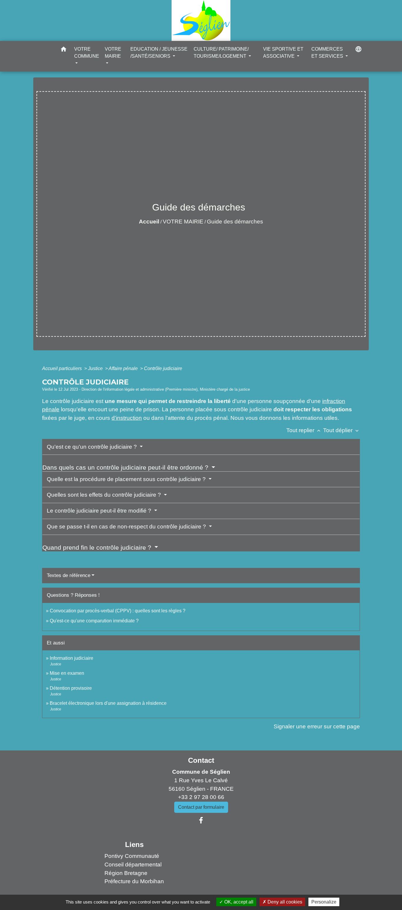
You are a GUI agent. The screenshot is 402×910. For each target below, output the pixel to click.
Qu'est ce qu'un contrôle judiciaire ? (92, 447)
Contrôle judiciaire (163, 368)
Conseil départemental (133, 864)
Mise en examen (67, 673)
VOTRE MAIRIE (183, 221)
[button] (63, 50)
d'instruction (127, 418)
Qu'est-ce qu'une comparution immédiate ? (94, 620)
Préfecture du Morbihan (134, 881)
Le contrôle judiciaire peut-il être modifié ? (100, 511)
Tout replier (304, 430)
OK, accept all (238, 901)
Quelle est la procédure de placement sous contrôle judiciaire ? (127, 479)
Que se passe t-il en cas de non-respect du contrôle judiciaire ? (127, 526)
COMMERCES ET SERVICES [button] (327, 53)
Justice (96, 368)
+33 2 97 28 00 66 (201, 797)
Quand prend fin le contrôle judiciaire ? (97, 547)
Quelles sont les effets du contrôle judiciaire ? (104, 495)
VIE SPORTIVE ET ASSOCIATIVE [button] (283, 53)
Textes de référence (68, 575)
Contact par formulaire (201, 807)
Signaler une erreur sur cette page (317, 726)
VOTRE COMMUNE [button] (86, 53)
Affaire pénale (124, 368)
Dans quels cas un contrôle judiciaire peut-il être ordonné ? (126, 467)
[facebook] (201, 820)
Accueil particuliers (62, 368)
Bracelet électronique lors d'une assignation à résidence (108, 703)
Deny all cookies (284, 901)
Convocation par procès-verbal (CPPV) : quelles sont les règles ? (117, 610)
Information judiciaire (71, 658)
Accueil (149, 221)
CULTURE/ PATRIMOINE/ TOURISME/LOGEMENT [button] (221, 53)
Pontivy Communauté (131, 856)
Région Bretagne (125, 873)
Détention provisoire (71, 688)
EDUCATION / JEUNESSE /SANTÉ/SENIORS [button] (158, 53)
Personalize (323, 901)
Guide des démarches (235, 221)
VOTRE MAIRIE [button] (113, 53)
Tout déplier (341, 430)
